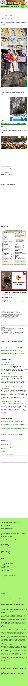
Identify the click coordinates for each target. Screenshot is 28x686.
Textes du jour (6, 359)
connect (3, 593)
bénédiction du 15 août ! (7, 444)
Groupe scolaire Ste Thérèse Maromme (10, 577)
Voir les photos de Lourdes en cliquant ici (13, 124)
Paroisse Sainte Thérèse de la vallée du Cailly (11, 6)
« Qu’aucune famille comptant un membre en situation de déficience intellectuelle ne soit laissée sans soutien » (14, 430)
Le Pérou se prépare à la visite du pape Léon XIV (12, 434)
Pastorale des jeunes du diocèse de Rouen (11, 580)
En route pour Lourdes (6, 167)
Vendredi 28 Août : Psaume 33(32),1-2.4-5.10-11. (12, 376)
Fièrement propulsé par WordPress (8, 684)
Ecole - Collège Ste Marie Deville (8, 575)
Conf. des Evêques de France (7, 563)
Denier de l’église (6, 553)
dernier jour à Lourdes (6, 173)
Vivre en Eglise (5, 546)
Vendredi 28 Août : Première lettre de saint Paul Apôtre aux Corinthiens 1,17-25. (12, 363)
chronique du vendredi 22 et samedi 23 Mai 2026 (12, 353)
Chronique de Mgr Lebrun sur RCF (12, 341)
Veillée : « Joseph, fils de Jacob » (8, 454)
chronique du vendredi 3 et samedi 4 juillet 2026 (12, 345)
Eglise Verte (3, 564)
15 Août (3, 451)
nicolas (10, 18)
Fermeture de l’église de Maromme (9, 457)
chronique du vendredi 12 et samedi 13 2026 (11, 347)
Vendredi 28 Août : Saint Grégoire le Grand (11, 401)
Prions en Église (4, 569)
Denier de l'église (5, 566)
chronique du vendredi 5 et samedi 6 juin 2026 (12, 350)
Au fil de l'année (5, 12)
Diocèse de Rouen (5, 562)
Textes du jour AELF (5, 567)
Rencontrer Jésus (5, 570)
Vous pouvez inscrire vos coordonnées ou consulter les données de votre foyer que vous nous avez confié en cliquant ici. (14, 611)
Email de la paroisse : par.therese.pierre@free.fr (7, 527)
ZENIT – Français (7, 418)
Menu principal (26, 6)
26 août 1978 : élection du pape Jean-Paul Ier (11, 421)
